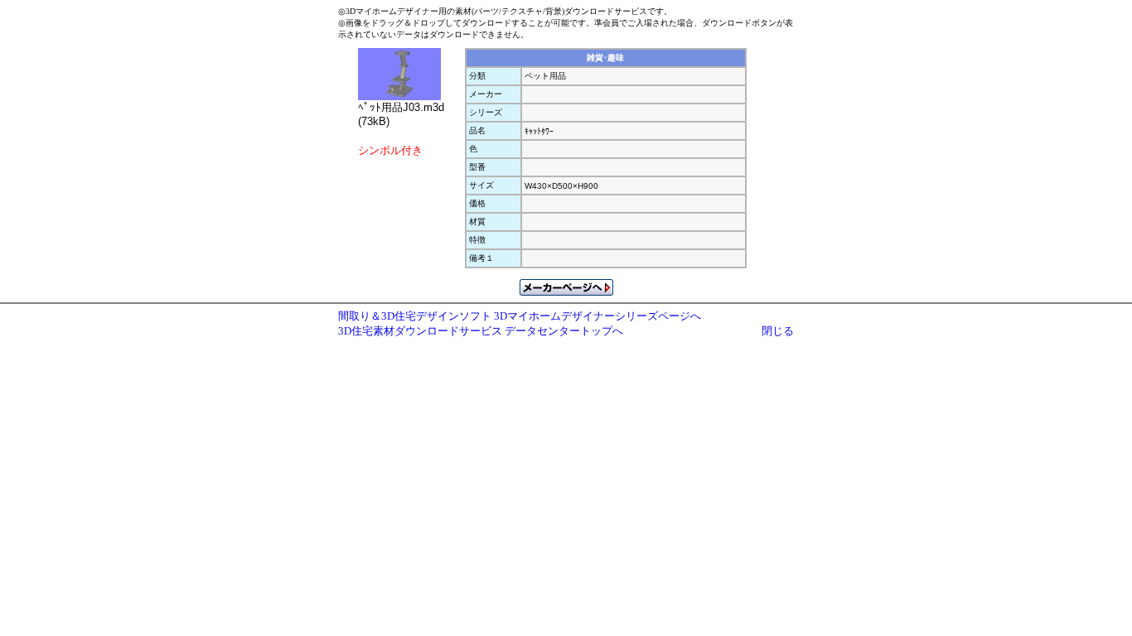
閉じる (778, 331)
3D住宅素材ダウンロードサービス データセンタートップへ (480, 331)
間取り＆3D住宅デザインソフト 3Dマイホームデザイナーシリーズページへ (519, 316)
